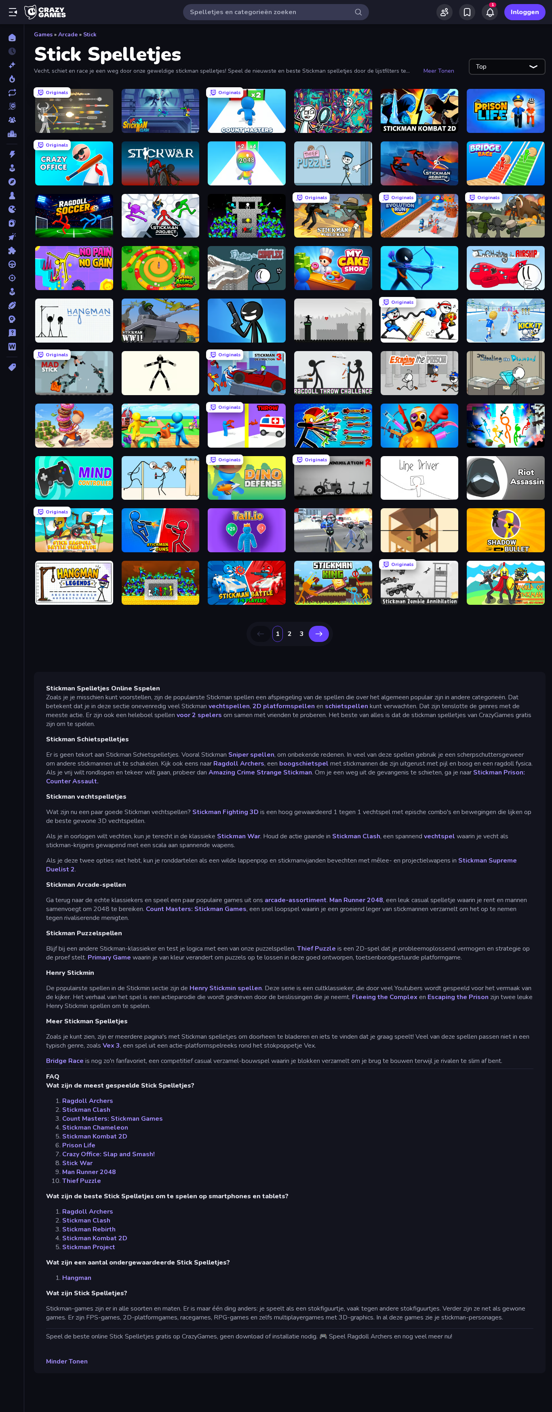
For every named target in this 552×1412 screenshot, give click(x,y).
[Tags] (12, 367)
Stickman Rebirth (89, 1229)
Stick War (77, 1163)
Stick (90, 34)
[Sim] (12, 292)
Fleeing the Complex (384, 997)
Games (43, 34)
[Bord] (12, 195)
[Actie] (12, 154)
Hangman (76, 1277)
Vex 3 (111, 1045)
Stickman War (238, 836)
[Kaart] (12, 223)
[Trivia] (12, 333)
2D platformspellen (284, 706)
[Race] (12, 264)
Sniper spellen (251, 754)
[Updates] (12, 92)
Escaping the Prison (458, 997)
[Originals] (12, 106)
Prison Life (78, 1145)
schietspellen (346, 706)
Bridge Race (65, 1060)
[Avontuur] (12, 182)
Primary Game (109, 957)
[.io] (12, 209)
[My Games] (467, 12)
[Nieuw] (12, 65)
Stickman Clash (356, 836)
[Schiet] (12, 278)
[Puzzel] (12, 250)
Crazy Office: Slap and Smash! (108, 1154)
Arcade (68, 34)
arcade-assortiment (296, 900)
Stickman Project (88, 1247)
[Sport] (12, 305)
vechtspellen (229, 706)
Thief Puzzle (316, 948)
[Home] (12, 37)
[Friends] (444, 12)
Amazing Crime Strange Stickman (260, 772)
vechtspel (439, 836)
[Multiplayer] (12, 120)
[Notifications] (490, 12)
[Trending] (12, 79)
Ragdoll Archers (238, 763)
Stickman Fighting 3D (225, 812)
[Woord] (12, 347)
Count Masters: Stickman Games (196, 909)
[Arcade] (12, 168)
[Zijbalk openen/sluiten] (13, 12)
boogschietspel (304, 763)
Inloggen (525, 12)
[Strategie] (12, 319)
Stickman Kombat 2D (94, 1136)
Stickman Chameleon (95, 1127)
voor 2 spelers (199, 715)
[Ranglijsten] (12, 134)
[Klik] (12, 237)
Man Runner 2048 (356, 900)
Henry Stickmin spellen (226, 988)
